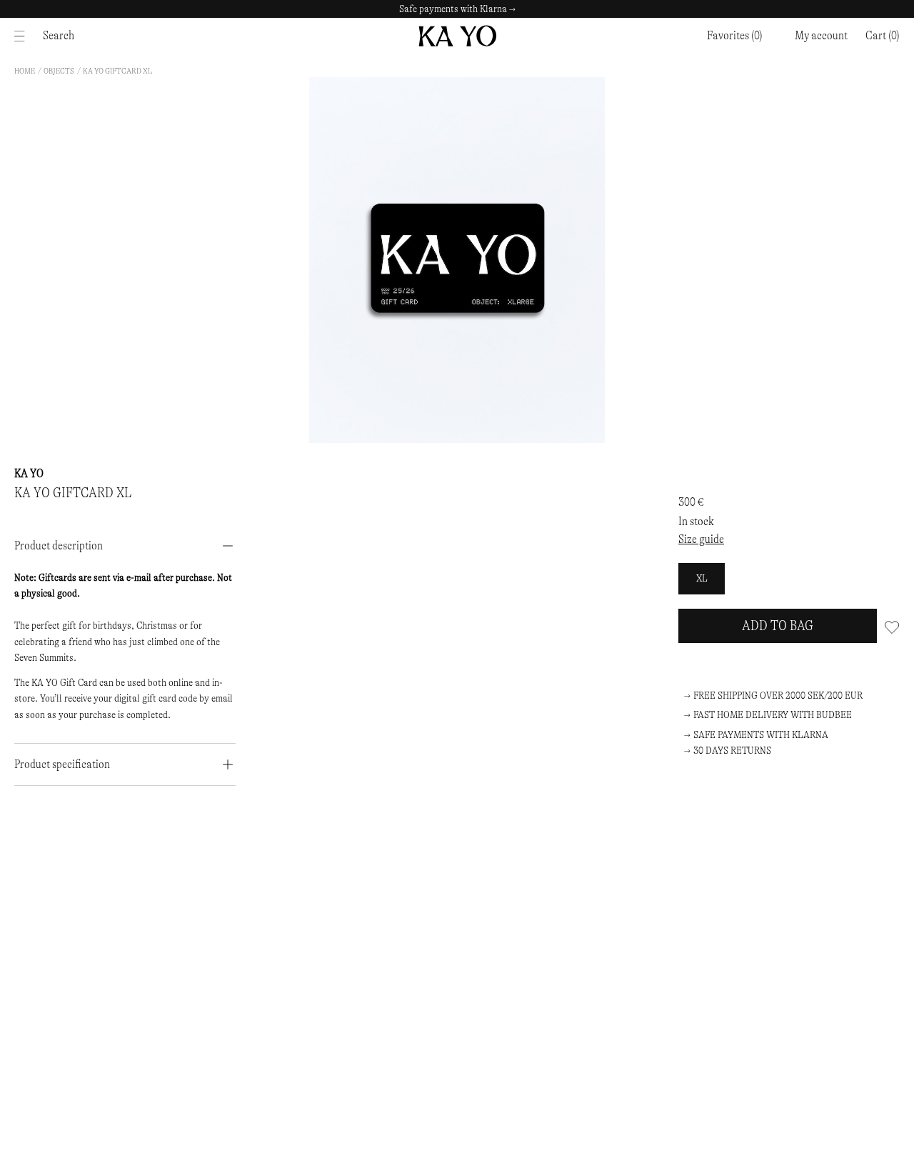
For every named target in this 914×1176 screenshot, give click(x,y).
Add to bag (777, 625)
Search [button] (58, 35)
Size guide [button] (701, 539)
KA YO (29, 473)
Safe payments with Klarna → (457, 9)
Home (24, 71)
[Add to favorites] (892, 626)
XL (702, 578)
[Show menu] (23, 36)
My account (821, 35)
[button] (882, 35)
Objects (59, 71)
